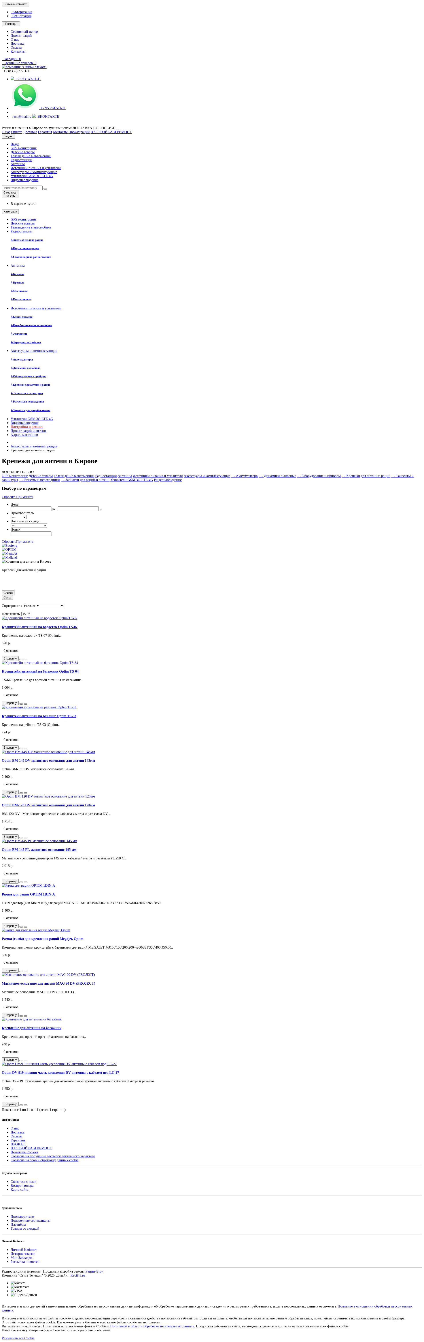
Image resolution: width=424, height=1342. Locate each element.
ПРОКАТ (18, 1144)
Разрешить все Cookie (18, 1338)
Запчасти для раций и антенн (30, 410)
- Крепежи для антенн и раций (366, 476)
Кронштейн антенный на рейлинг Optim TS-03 (39, 716)
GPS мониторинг (24, 148)
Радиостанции (21, 160)
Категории (10, 211)
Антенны (18, 164)
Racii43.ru (77, 1275)
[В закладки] (21, 659)
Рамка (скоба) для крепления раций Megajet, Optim (42, 939)
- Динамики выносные (277, 476)
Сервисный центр (24, 31)
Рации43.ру (94, 1271)
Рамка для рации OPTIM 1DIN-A (28, 894)
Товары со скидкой (25, 1228)
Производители (22, 1216)
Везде (15, 144)
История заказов (23, 1254)
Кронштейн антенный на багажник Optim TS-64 (40, 671)
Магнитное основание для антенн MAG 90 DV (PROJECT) (48, 983)
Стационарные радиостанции (31, 257)
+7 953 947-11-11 (27, 79)
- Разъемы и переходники (39, 480)
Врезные (17, 282)
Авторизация (21, 12)
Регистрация (21, 16)
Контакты (18, 51)
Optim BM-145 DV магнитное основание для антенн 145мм (48, 760)
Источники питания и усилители (36, 168)
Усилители (19, 333)
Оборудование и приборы (28, 376)
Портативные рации (25, 248)
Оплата (16, 47)
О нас (15, 39)
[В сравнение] (25, 659)
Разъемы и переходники (27, 401)
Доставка (18, 43)
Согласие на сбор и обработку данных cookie (44, 1160)
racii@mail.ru (21, 116)
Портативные (21, 299)
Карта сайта (19, 1189)
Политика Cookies (24, 1152)
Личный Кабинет (24, 1250)
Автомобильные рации (27, 240)
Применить (24, 497)
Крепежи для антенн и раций (30, 384)
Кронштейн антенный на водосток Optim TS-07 (40, 627)
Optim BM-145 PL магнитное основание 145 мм (39, 849)
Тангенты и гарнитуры (27, 393)
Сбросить (9, 497)
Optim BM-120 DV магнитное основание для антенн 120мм (48, 805)
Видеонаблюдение (24, 180)
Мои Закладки (21, 1258)
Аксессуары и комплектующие (34, 172)
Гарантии (18, 1140)
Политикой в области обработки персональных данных (152, 1326)
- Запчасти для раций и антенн (85, 480)
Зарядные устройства (26, 342)
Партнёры (18, 1224)
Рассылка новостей (25, 1261)
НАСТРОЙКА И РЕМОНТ (31, 1148)
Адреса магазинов (24, 435)
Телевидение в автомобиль (31, 156)
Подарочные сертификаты (30, 1220)
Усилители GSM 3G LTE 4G (32, 176)
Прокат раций (21, 35)
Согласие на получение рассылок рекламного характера (53, 1156)
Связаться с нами (23, 1181)
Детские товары (23, 152)
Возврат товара (22, 1185)
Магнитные (19, 291)
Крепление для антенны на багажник (31, 1028)
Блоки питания (21, 316)
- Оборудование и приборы (319, 476)
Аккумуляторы (22, 359)
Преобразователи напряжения (31, 325)
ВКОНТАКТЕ (47, 116)
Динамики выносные (25, 368)
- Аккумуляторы (244, 476)
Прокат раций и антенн (28, 431)
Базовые (17, 274)
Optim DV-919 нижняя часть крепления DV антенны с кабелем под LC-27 (60, 1072)
